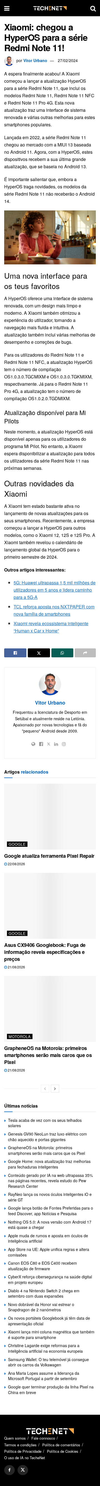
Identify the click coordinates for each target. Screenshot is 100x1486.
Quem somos (15, 1438)
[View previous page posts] (45, 1088)
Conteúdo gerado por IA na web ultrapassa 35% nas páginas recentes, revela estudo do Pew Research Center (50, 1180)
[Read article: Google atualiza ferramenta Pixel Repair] (50, 817)
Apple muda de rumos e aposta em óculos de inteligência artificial (48, 1238)
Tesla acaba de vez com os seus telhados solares (45, 1123)
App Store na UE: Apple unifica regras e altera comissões (48, 1252)
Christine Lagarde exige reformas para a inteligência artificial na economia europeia (45, 1348)
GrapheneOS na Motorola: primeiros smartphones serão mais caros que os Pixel (48, 1055)
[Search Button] (93, 8)
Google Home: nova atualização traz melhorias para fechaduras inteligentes (49, 1164)
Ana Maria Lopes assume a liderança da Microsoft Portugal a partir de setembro (43, 1375)
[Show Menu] (6, 8)
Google (17, 844)
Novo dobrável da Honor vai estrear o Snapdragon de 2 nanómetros (41, 1307)
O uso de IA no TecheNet (24, 1457)
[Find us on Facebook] (9, 1470)
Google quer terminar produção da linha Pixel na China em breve (51, 1389)
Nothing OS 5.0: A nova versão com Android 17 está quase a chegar (49, 1224)
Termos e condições (20, 1444)
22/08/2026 (16, 863)
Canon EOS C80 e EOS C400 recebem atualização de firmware (42, 1265)
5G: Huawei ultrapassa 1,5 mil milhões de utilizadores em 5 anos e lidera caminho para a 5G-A (55, 589)
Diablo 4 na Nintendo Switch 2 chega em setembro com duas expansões (43, 1293)
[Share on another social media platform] (85, 652)
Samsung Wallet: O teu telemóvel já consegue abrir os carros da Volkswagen (48, 1362)
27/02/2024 (68, 60)
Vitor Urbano (35, 60)
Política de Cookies (62, 1451)
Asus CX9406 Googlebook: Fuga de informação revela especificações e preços (45, 952)
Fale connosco (43, 1438)
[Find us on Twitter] (23, 1470)
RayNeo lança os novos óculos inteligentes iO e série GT (50, 1197)
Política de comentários (61, 1444)
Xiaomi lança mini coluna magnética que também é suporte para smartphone (51, 1334)
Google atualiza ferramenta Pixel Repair (49, 855)
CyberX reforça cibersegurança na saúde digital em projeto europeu (50, 1279)
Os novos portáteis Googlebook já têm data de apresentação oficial (49, 1320)
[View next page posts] (55, 1088)
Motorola (20, 1036)
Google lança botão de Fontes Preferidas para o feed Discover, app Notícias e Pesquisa (50, 1210)
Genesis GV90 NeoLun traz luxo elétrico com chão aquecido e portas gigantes (47, 1136)
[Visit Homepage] (50, 8)
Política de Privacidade (22, 1451)
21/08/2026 (16, 966)
